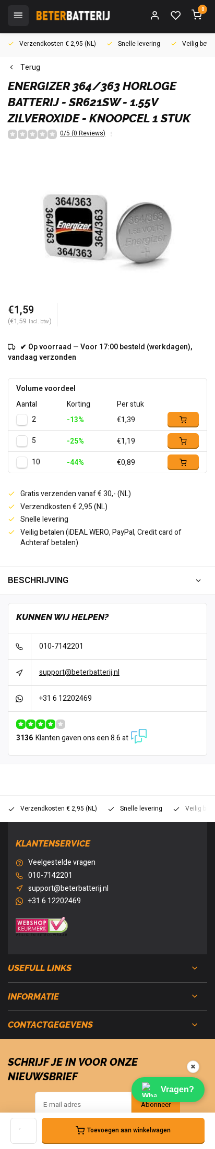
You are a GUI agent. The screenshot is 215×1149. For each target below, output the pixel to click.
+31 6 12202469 (65, 698)
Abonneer (156, 1105)
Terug (30, 67)
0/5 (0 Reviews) (82, 134)
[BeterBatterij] (73, 15)
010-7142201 (61, 646)
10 (36, 462)
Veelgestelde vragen (61, 862)
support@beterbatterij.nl (79, 672)
